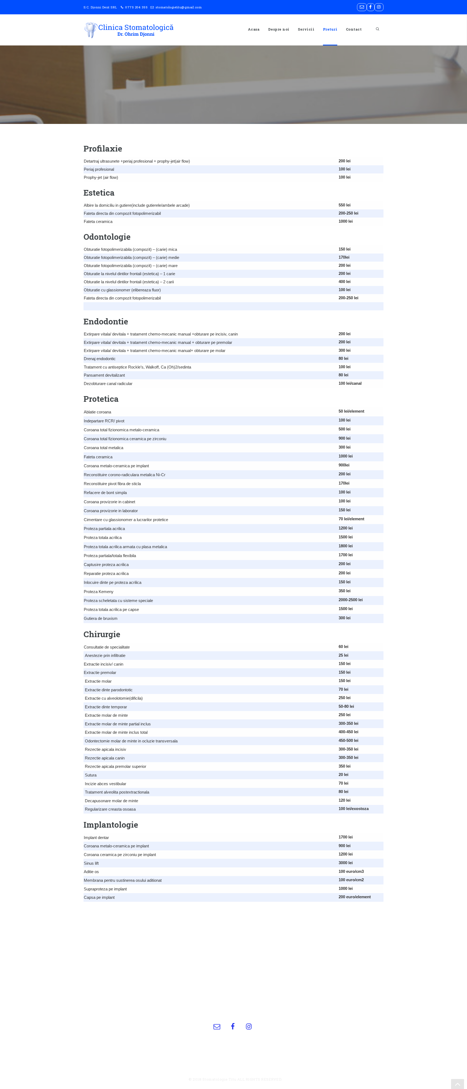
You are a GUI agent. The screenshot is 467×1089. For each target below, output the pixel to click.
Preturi (330, 29)
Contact (354, 29)
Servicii (306, 29)
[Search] (375, 29)
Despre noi (278, 29)
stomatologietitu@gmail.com (179, 7)
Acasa (254, 29)
